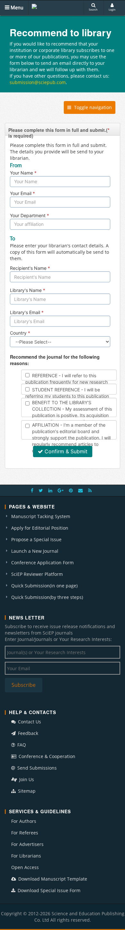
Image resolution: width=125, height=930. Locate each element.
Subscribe (24, 684)
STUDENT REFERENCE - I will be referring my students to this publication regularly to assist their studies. (67, 396)
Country (20, 333)
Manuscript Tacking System (40, 516)
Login (112, 9)
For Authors (23, 821)
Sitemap (26, 791)
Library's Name (27, 290)
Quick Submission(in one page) (44, 586)
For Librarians (26, 856)
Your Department (29, 215)
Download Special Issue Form (48, 890)
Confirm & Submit (66, 451)
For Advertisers (27, 844)
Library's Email (27, 312)
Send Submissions (36, 768)
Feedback (27, 733)
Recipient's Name (30, 268)
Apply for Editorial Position (39, 528)
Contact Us (29, 722)
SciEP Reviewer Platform (37, 574)
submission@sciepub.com (38, 82)
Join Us (26, 779)
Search (93, 9)
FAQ (21, 745)
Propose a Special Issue (36, 539)
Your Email (22, 193)
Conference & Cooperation (46, 756)
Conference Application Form (42, 562)
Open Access (25, 867)
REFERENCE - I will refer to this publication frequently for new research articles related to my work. (66, 382)
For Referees (24, 833)
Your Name (23, 172)
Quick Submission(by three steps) (47, 597)
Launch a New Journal (34, 551)
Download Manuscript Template (52, 879)
